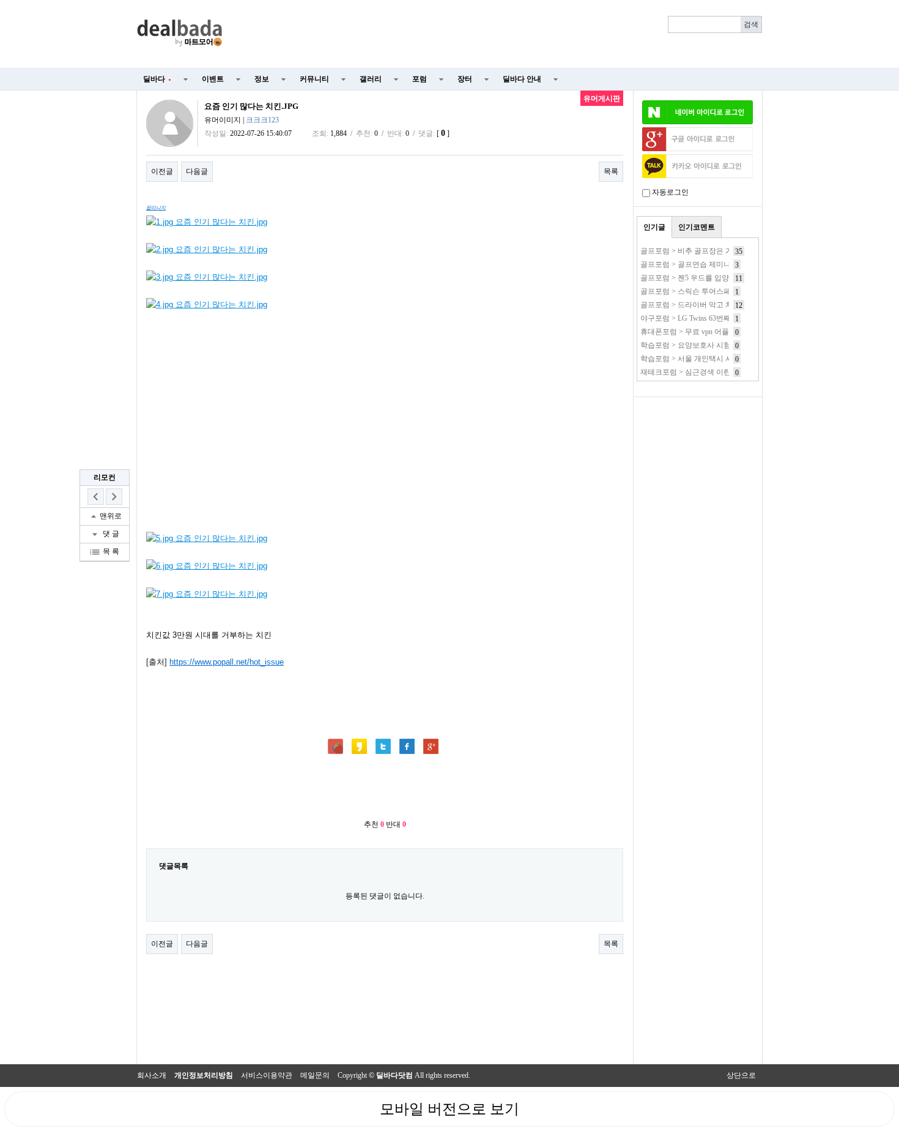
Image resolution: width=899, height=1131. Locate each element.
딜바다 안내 (522, 79)
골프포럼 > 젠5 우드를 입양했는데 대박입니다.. (716, 278)
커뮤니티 (314, 79)
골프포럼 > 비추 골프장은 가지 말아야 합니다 (714, 251)
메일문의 (315, 1075)
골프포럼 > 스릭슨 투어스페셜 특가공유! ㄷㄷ (714, 291)
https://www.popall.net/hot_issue (226, 661)
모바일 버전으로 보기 (449, 1109)
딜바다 (157, 79)
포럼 (419, 79)
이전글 (162, 171)
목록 (611, 171)
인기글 (654, 227)
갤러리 (371, 79)
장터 (464, 79)
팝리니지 (156, 208)
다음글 (197, 171)
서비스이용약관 (266, 1075)
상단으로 (741, 1075)
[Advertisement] (500, 34)
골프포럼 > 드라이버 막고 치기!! (692, 304)
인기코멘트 (696, 227)
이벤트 (213, 79)
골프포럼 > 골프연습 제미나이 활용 (697, 264)
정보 (261, 79)
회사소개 (151, 1075)
